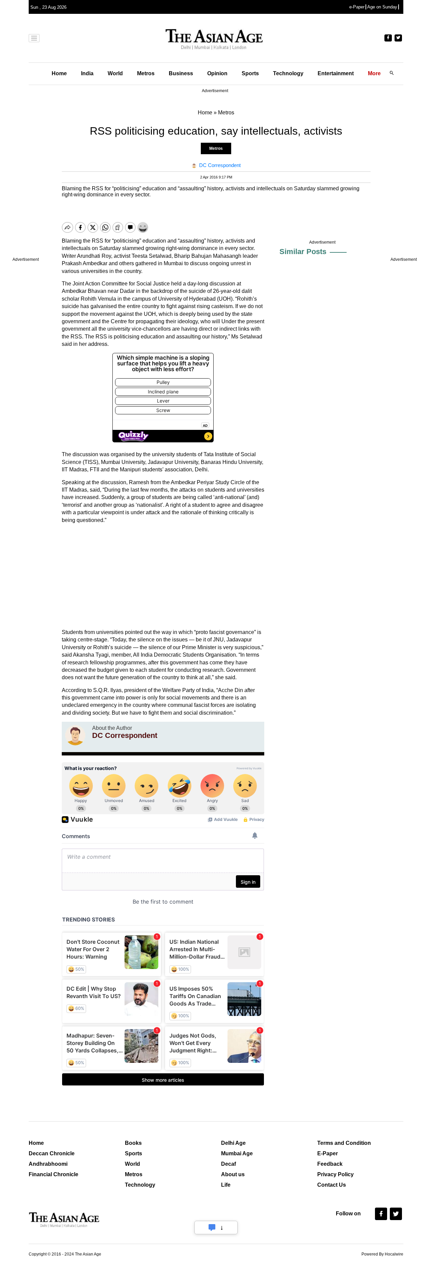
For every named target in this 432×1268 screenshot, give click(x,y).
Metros (146, 73)
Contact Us (331, 1185)
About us (233, 1174)
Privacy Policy (335, 1174)
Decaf (228, 1164)
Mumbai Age (237, 1153)
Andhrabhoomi (48, 1164)
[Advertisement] (163, 576)
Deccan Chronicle (52, 1153)
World (115, 73)
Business (181, 73)
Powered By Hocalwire (382, 1254)
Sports (250, 73)
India (87, 73)
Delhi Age (233, 1143)
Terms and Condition (344, 1143)
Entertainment (336, 73)
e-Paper (356, 6)
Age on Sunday (382, 6)
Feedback (330, 1164)
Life (226, 1185)
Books (133, 1143)
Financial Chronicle (53, 1174)
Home (59, 73)
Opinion (217, 73)
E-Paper (327, 1153)
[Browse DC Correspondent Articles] (75, 735)
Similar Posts (302, 251)
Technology (288, 73)
